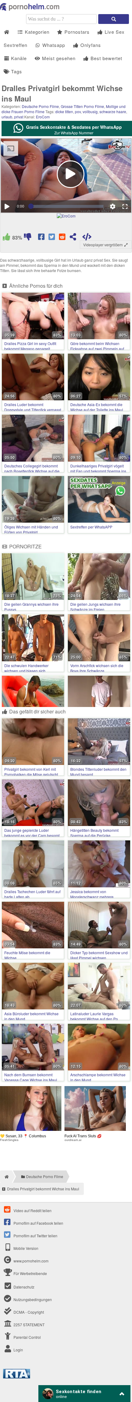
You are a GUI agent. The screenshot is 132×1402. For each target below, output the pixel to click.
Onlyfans (90, 45)
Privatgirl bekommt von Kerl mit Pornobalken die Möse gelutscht (31, 771)
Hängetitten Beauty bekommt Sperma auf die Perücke (94, 833)
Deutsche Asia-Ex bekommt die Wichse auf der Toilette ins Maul (96, 407)
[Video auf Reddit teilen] (62, 237)
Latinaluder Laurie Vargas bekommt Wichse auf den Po (94, 1016)
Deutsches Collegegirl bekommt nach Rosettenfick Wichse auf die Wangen (32, 471)
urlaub (7, 116)
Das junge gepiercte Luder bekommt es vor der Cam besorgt (32, 833)
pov (78, 111)
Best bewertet (105, 58)
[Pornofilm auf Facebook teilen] (42, 237)
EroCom (43, 116)
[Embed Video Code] (87, 237)
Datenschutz (23, 1286)
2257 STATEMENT (29, 1324)
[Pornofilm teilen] (73, 237)
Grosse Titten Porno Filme (82, 106)
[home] (6, 1176)
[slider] (67, 206)
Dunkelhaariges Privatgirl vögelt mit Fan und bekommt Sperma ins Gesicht (98, 471)
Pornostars (76, 32)
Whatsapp (53, 45)
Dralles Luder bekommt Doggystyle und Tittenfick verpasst (32, 407)
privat (18, 116)
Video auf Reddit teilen (32, 1210)
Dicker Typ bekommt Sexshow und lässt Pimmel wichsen (99, 955)
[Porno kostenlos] (30, 9)
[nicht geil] (28, 237)
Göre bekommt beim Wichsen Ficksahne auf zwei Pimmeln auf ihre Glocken (97, 348)
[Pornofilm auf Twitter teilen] (52, 237)
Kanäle (18, 58)
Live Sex (114, 32)
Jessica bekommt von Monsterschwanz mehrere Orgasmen (92, 897)
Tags (16, 71)
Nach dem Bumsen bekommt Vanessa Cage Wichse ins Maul (30, 1077)
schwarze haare (112, 111)
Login (18, 1349)
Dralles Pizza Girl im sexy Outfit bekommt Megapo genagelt (30, 346)
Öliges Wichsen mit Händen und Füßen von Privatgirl (31, 529)
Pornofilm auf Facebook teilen (38, 1223)
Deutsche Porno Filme (40, 106)
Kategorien (36, 32)
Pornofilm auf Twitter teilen (35, 1235)
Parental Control (27, 1337)
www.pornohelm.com (31, 1260)
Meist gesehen (58, 58)
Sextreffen (15, 45)
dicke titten (64, 111)
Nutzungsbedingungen (32, 1299)
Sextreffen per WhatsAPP (91, 526)
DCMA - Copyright (28, 1312)
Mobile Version (25, 1248)
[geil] (6, 237)
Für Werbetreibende (30, 1273)
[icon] (6, 32)
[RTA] (16, 1376)
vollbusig (90, 111)
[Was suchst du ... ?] (113, 19)
